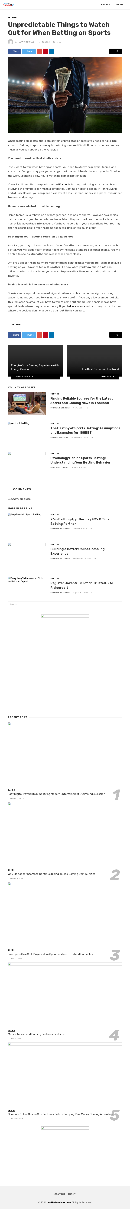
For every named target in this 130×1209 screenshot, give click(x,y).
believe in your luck (79, 306)
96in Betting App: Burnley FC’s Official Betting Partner (80, 521)
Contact (59, 1194)
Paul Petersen (61, 408)
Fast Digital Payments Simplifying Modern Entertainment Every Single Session (56, 793)
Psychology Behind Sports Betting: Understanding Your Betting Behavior (80, 460)
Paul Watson (60, 438)
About (72, 1194)
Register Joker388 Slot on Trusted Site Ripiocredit (81, 585)
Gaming (12, 790)
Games (11, 1030)
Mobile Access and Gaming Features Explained (36, 1034)
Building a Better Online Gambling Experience (77, 551)
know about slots (95, 267)
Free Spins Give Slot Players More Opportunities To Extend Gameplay (50, 954)
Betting (12, 18)
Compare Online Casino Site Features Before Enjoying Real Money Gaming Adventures (61, 1114)
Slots (11, 870)
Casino (11, 1110)
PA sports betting (69, 184)
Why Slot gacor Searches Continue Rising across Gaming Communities (51, 873)
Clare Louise (60, 467)
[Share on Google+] (39, 51)
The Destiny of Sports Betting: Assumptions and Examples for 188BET (85, 430)
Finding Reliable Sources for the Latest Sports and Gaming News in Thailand (81, 401)
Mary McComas (26, 42)
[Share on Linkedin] (51, 51)
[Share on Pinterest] (45, 51)
